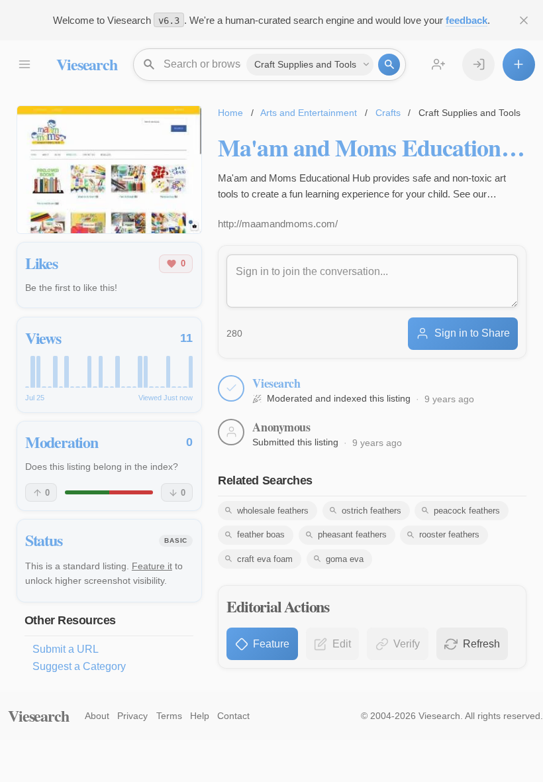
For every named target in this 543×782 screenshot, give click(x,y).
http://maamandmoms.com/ (278, 223)
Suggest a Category (79, 666)
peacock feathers (467, 511)
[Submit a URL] (519, 64)
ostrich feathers (371, 511)
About (97, 715)
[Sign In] (478, 64)
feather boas (261, 534)
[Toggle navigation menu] (24, 64)
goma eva (345, 559)
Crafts (388, 112)
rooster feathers (449, 534)
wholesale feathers (273, 511)
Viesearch (86, 64)
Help (199, 715)
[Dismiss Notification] (524, 20)
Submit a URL (65, 649)
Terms (169, 715)
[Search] (389, 65)
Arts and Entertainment (308, 112)
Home (230, 112)
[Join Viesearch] (438, 64)
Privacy (132, 715)
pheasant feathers (352, 534)
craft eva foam (265, 559)
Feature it (152, 566)
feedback (466, 20)
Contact (233, 715)
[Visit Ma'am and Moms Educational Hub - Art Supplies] (109, 169)
